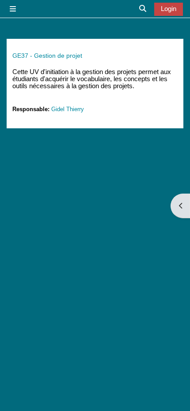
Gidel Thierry (67, 109)
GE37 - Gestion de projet (47, 55)
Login (168, 8)
